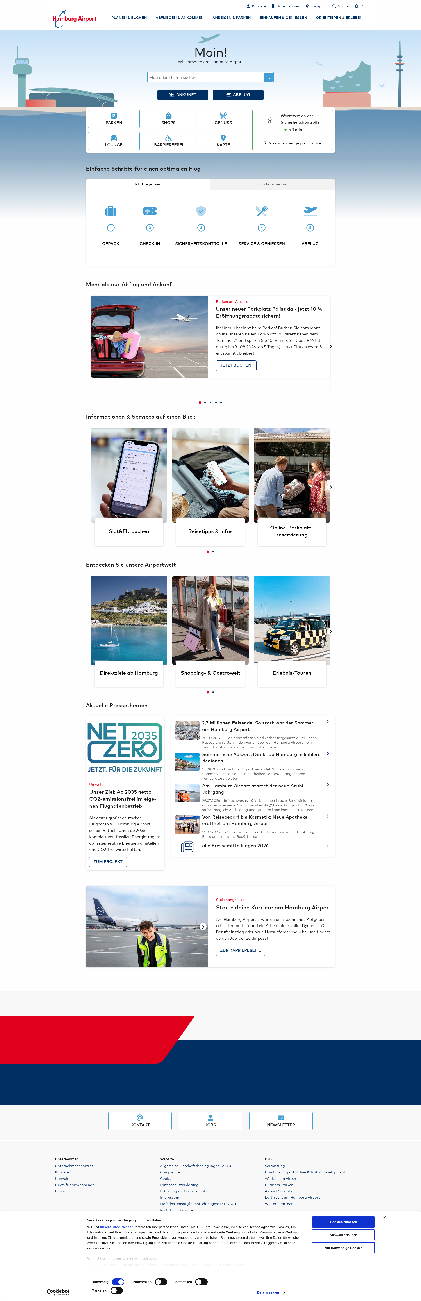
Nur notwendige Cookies (343, 1248)
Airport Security (278, 1191)
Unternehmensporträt (74, 1165)
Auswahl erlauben (343, 1235)
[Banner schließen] (384, 1217)
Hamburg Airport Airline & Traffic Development (305, 1172)
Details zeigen (268, 1292)
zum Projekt (108, 862)
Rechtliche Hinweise (177, 1210)
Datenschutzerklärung (179, 1184)
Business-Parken (279, 1184)
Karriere (62, 1172)
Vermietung (275, 1165)
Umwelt (61, 1178)
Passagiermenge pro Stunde (294, 142)
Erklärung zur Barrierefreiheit (185, 1191)
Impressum (169, 1197)
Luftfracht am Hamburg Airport (292, 1197)
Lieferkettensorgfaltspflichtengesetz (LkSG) (198, 1203)
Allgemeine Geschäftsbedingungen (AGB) (195, 1165)
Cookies (166, 1178)
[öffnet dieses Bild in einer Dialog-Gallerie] (149, 336)
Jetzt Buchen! (236, 365)
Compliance (170, 1172)
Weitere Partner (279, 1203)
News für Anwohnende (74, 1184)
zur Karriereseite (240, 951)
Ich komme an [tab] (272, 184)
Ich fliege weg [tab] (148, 184)
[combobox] (210, 77)
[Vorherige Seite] (90, 346)
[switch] (161, 1281)
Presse (60, 1191)
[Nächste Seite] (330, 346)
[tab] (200, 402)
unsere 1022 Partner (116, 1227)
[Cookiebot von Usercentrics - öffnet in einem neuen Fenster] (58, 1292)
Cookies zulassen (343, 1222)
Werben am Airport (281, 1178)
